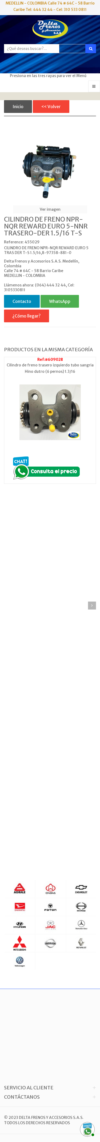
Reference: (14, 242)
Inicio (18, 106)
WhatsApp (59, 301)
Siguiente (92, 606)
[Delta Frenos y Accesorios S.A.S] (50, 29)
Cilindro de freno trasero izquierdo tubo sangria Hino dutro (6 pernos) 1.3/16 (50, 368)
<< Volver (51, 106)
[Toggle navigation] (94, 86)
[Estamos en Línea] (86, 1128)
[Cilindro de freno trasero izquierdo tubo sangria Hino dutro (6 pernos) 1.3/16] (50, 412)
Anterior (8, 606)
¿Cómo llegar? (27, 316)
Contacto (22, 301)
